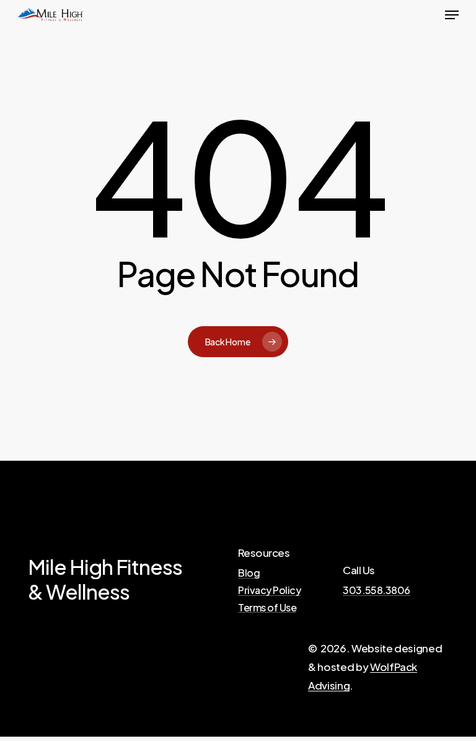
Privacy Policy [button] (269, 590)
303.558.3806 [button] (376, 590)
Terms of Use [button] (267, 607)
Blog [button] (249, 573)
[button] (452, 15)
